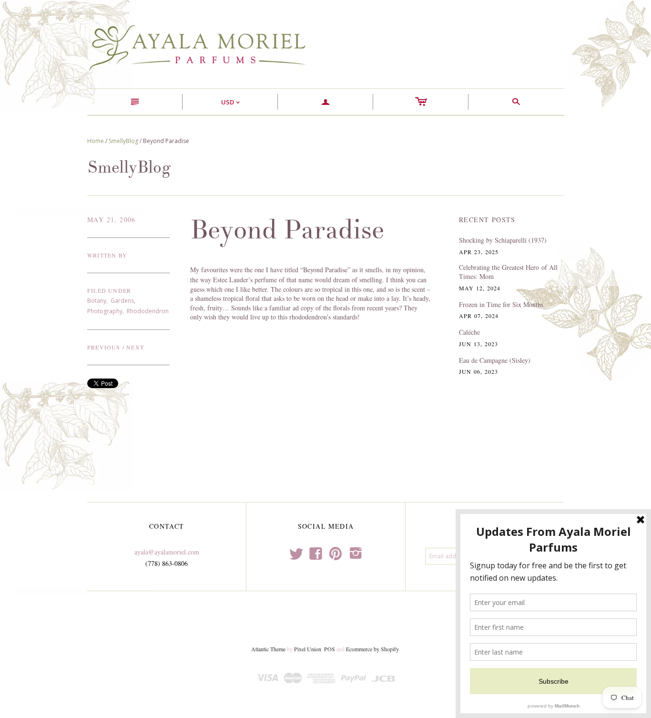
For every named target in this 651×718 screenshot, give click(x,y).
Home (95, 141)
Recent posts (487, 219)
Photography (104, 311)
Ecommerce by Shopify (372, 649)
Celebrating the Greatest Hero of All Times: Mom (508, 272)
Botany (96, 301)
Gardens (122, 301)
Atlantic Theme (268, 649)
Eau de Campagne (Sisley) (494, 360)
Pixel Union (307, 649)
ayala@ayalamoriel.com (166, 551)
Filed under (109, 290)
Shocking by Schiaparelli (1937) (503, 240)
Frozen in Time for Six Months (501, 304)
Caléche (469, 332)
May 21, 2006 (111, 219)
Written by (107, 255)
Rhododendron (148, 311)
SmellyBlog (123, 141)
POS (329, 649)
